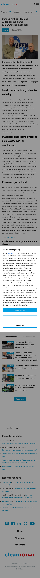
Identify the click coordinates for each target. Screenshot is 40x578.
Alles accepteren (20, 310)
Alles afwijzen (20, 325)
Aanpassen (20, 318)
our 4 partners (12, 253)
